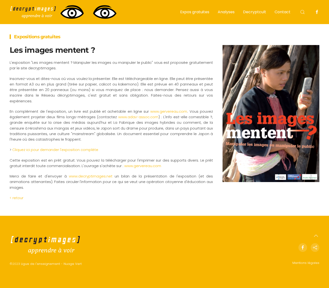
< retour (16, 197)
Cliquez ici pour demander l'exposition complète (55, 149)
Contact (282, 12)
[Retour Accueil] (64, 12)
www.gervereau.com (168, 111)
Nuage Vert (73, 264)
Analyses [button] (226, 12)
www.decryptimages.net (90, 176)
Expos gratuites (194, 12)
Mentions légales (305, 263)
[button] (302, 12)
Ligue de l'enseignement (40, 264)
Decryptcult (254, 12)
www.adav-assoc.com (138, 116)
